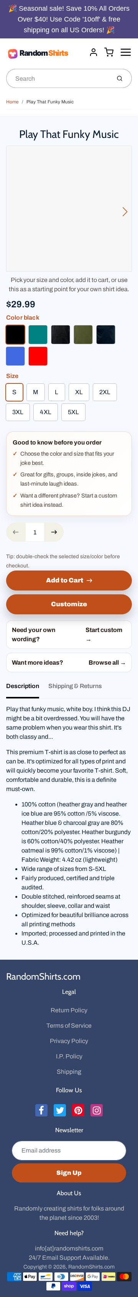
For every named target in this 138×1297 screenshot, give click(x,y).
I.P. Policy (69, 1056)
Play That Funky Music (50, 101)
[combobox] (57, 78)
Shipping (69, 1071)
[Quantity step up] (54, 532)
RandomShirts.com (43, 976)
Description (22, 686)
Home (12, 101)
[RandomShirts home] (44, 53)
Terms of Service (69, 1025)
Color (22, 317)
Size (12, 376)
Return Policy (69, 1010)
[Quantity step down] (15, 532)
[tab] (27, 688)
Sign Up (69, 1172)
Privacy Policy (69, 1041)
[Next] (125, 211)
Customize (69, 604)
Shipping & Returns (75, 686)
